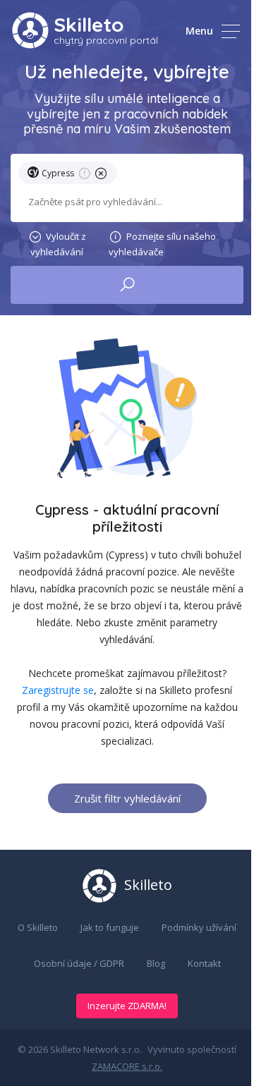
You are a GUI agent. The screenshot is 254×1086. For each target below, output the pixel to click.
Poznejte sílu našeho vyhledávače (162, 244)
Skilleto (88, 24)
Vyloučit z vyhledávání (58, 244)
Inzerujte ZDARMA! (127, 1005)
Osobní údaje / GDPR (79, 963)
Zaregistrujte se (58, 690)
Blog (156, 963)
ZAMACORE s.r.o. (127, 1066)
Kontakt (204, 963)
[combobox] (127, 202)
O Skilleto (38, 927)
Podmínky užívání (199, 927)
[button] (70, 175)
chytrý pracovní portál (106, 40)
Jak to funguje (109, 927)
